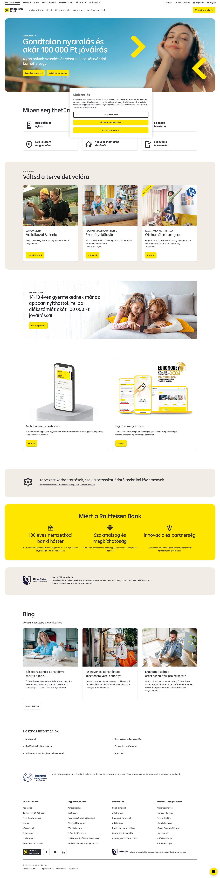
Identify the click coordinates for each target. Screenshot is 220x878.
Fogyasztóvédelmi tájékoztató (81, 818)
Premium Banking (165, 813)
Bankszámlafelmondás (122, 833)
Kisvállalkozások (164, 823)
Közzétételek (28, 828)
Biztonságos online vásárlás (128, 739)
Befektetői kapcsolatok (33, 843)
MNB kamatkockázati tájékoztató (83, 843)
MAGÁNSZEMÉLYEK (12, 2)
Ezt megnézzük (38, 325)
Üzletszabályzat (29, 868)
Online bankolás (205, 10)
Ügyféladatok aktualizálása (38, 746)
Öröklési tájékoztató (77, 833)
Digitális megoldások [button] (96, 10)
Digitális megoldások (129, 426)
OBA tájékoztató (75, 828)
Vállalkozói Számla (41, 234)
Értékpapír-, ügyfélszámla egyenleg (83, 838)
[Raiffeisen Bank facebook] (46, 852)
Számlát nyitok (35, 255)
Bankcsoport (28, 838)
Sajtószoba (28, 833)
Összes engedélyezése (110, 122)
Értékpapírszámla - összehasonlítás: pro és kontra (165, 674)
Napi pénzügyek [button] (36, 10)
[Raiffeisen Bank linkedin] (63, 852)
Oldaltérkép (61, 868)
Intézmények (162, 833)
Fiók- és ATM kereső (32, 818)
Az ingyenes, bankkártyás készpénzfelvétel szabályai (104, 674)
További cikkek (32, 706)
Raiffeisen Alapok (165, 843)
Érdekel (150, 255)
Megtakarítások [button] (62, 10)
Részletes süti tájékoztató (85, 107)
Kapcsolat (119, 753)
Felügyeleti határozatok (126, 746)
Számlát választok (34, 73)
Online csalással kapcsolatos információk (72, 583)
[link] (50, 125)
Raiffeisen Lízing (164, 838)
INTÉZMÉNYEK (95, 2)
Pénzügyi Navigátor (76, 823)
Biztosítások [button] (77, 10)
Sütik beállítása (111, 114)
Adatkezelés (73, 813)
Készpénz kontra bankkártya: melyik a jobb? (45, 674)
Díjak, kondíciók (119, 807)
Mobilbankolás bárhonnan (43, 426)
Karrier (26, 823)
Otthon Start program (164, 234)
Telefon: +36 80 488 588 (33, 813)
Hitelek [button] (49, 10)
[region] (111, 113)
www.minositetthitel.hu (149, 774)
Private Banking (164, 818)
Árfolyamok (30, 739)
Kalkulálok (92, 255)
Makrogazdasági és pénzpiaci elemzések (44, 753)
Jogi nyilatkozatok (46, 868)
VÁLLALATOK (81, 2)
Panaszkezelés (74, 807)
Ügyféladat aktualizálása (123, 828)
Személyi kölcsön (100, 234)
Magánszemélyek (165, 807)
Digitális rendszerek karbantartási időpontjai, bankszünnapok (67, 484)
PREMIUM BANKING (31, 2)
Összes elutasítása (111, 130)
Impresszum (73, 868)
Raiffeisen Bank (30, 801)
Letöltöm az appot (58, 73)
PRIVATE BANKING (49, 2)
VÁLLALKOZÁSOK (66, 2)
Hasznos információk (121, 818)
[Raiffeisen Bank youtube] (55, 852)
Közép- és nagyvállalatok (168, 828)
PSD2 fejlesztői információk (124, 838)
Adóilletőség (117, 823)
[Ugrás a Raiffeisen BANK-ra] (14, 10)
